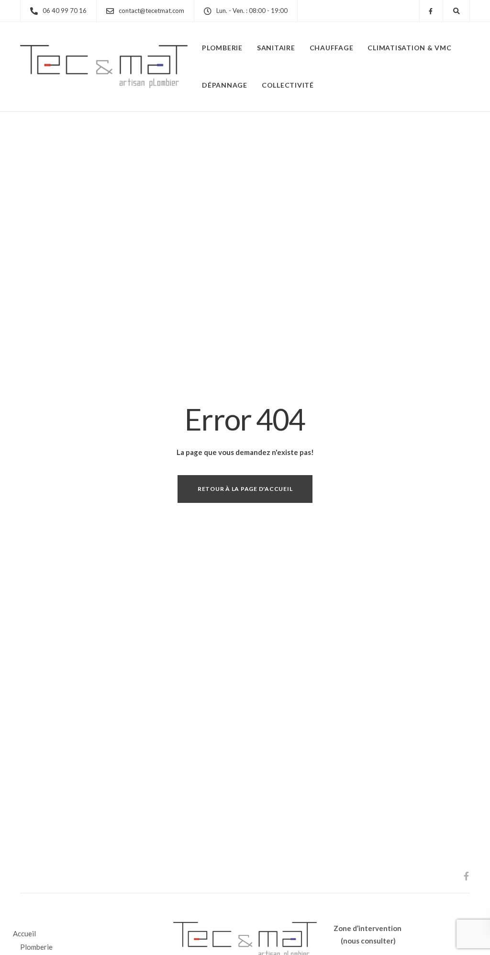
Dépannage (224, 85)
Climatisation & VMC (409, 48)
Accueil (24, 933)
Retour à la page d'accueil (245, 488)
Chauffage (332, 48)
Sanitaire (276, 48)
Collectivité (288, 85)
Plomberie (222, 48)
